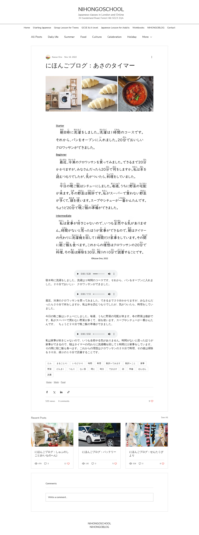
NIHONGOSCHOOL (99, 523)
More (145, 37)
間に (93, 369)
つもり (72, 369)
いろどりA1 (77, 363)
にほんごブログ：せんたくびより (146, 453)
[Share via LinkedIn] (61, 392)
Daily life (53, 37)
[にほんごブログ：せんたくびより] (147, 435)
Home (49, 382)
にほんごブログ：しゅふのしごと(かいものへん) (52, 453)
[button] (66, 28)
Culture (97, 37)
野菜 (49, 369)
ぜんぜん (142, 369)
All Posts (36, 37)
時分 (102, 369)
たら (49, 363)
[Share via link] (68, 392)
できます (113, 369)
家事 (142, 363)
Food (83, 37)
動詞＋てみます (113, 363)
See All (164, 417)
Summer (69, 37)
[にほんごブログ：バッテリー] (100, 435)
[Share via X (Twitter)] (54, 392)
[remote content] (99, 274)
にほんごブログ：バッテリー (99, 452)
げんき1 (60, 369)
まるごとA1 (62, 363)
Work (56, 382)
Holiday (132, 37)
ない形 (83, 369)
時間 (90, 363)
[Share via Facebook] (47, 392)
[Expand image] (63, 93)
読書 (49, 374)
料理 (99, 363)
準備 (131, 369)
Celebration (114, 37)
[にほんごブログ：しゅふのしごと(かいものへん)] (52, 435)
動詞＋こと (130, 363)
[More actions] (151, 57)
